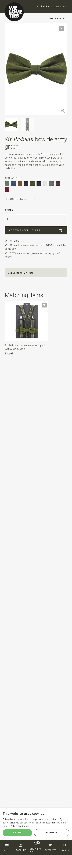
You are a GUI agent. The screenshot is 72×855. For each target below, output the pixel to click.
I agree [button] (17, 832)
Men (51, 18)
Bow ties (61, 18)
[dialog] (36, 825)
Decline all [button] (52, 832)
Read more (23, 826)
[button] (36, 272)
